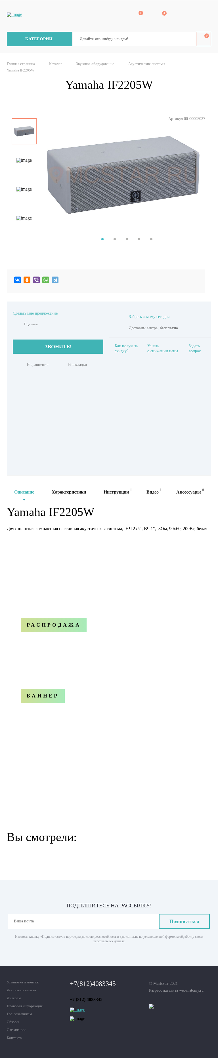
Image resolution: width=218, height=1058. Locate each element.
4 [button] (139, 239)
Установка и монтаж (23, 982)
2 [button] (115, 239)
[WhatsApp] (45, 280)
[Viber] (36, 280)
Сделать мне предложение (35, 313)
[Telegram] (55, 280)
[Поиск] (187, 39)
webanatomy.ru (191, 990)
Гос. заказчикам (19, 1014)
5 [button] (151, 239)
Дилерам (14, 998)
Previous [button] (24, 114)
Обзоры (13, 1022)
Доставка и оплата (21, 990)
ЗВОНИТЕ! (58, 346)
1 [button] (102, 239)
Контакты (14, 1038)
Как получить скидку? (126, 348)
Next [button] (24, 235)
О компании (16, 1030)
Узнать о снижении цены (162, 348)
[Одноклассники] (27, 280)
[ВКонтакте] (17, 280)
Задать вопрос (195, 348)
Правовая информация (25, 1006)
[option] (24, 131)
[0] (136, 16)
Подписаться (184, 921)
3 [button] (127, 239)
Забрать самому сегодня (149, 317)
